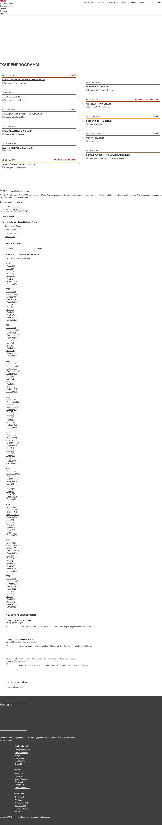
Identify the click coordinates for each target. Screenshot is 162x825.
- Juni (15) (10, 522)
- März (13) (10, 387)
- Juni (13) (10, 343)
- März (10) (10, 422)
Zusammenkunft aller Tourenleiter (22, 114)
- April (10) (10, 456)
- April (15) (10, 527)
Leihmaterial (20, 806)
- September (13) (13, 299)
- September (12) (13, 479)
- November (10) (13, 474)
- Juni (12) (10, 379)
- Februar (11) (11, 353)
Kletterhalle (20, 797)
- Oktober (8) (11, 333)
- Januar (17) (11, 356)
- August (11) (11, 589)
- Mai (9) (9, 561)
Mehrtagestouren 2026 (14, 687)
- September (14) (13, 407)
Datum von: (4, 209)
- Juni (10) (10, 271)
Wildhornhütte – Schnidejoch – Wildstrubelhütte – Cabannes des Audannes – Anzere (41, 659)
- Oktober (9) (11, 297)
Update (72, 75)
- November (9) (12, 438)
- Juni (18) (10, 451)
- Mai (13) (10, 525)
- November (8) (12, 294)
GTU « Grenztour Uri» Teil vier (18, 620)
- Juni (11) (10, 486)
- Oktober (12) (11, 440)
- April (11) (10, 312)
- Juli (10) (10, 340)
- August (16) (11, 517)
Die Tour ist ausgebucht (65, 160)
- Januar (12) (11, 284)
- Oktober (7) (11, 548)
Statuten (18, 776)
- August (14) (11, 338)
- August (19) (11, 410)
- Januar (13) (11, 320)
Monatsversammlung (98, 87)
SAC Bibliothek (21, 803)
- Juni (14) (10, 415)
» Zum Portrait (6, 740)
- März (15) (10, 315)
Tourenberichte (6, 6)
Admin (133, 2)
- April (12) (10, 276)
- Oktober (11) (11, 476)
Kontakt (124, 2)
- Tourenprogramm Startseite (18, 258)
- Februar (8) (11, 568)
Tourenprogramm (22, 750)
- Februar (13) (11, 425)
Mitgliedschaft (87, 2)
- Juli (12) (10, 592)
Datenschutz (45, 817)
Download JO (10, 237)
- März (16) (10, 566)
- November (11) (12, 330)
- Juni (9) (9, 307)
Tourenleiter (20, 785)
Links (17, 811)
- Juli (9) (9, 305)
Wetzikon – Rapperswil (98, 104)
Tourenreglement (22, 788)
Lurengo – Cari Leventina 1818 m (19, 639)
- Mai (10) (10, 274)
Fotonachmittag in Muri (99, 121)
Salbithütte (100, 2)
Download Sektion (11, 230)
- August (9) (11, 266)
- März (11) (10, 602)
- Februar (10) (11, 317)
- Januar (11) (11, 463)
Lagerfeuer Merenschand (17, 131)
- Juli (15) (10, 520)
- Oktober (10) (11, 369)
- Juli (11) (10, 269)
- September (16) (13, 550)
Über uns (19, 773)
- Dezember (11, 292)
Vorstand (19, 782)
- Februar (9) (11, 461)
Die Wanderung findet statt (147, 99)
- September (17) (13, 335)
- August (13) (11, 481)
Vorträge (18, 800)
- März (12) (10, 458)
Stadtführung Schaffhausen (18, 164)
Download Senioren (12, 233)
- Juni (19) (10, 558)
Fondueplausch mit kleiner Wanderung (108, 155)
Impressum (33, 817)
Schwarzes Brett (22, 809)
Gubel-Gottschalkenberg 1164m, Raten (23, 80)
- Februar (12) (11, 281)
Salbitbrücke (113, 2)
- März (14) (10, 279)
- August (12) (11, 553)
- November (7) (12, 545)
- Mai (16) (10, 417)
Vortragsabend (95, 138)
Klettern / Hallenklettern (17, 148)
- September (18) (13, 371)
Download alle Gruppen (14, 226)
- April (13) (10, 384)
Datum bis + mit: (6, 212)
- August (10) (11, 302)
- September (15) (13, 443)
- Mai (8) (9, 346)
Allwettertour (11, 97)
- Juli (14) (10, 376)
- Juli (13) (10, 412)
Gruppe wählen (6, 207)
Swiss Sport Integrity (23, 779)
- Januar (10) (11, 392)
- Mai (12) (10, 310)
